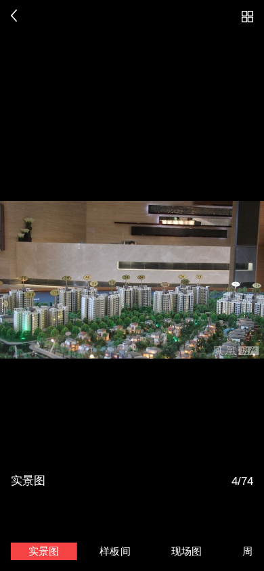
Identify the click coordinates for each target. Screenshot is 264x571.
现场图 (186, 551)
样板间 (115, 551)
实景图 (44, 551)
